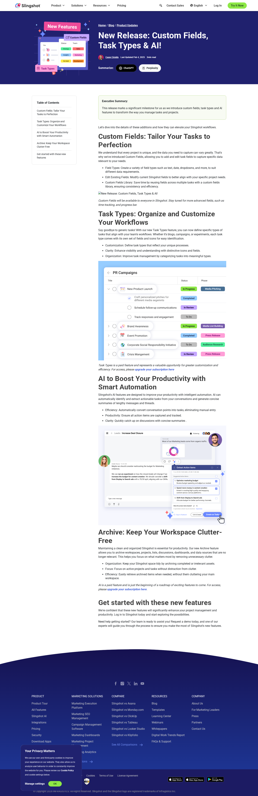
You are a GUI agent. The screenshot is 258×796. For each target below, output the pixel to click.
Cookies (90, 775)
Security (37, 735)
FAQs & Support (161, 741)
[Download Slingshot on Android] (215, 779)
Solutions (77, 5)
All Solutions (79, 761)
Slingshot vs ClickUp (124, 716)
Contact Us (198, 728)
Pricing (121, 5)
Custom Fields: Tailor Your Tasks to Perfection (51, 112)
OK (55, 783)
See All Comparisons (124, 744)
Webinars (157, 722)
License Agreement (127, 775)
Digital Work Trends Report (168, 735)
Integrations (39, 722)
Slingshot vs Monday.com (128, 709)
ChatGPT (128, 68)
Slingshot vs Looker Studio (128, 728)
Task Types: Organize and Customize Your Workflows (51, 123)
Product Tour (40, 703)
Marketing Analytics (84, 752)
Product (56, 5)
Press (195, 716)
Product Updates (127, 25)
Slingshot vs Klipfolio (125, 735)
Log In (218, 5)
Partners (197, 722)
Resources (100, 5)
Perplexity (152, 68)
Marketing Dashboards (86, 735)
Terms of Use (106, 775)
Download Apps (41, 741)
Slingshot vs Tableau (125, 722)
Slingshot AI (39, 716)
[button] (160, 5)
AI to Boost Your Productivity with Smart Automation (52, 134)
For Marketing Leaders (205, 709)
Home (102, 25)
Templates (158, 709)
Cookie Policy (67, 770)
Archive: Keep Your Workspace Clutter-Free (53, 145)
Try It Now (237, 5)
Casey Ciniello (112, 57)
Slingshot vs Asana (123, 703)
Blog (111, 25)
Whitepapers (159, 728)
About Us (197, 703)
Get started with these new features (51, 156)
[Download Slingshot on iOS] (175, 779)
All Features (39, 709)
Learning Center (161, 716)
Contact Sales (175, 5)
